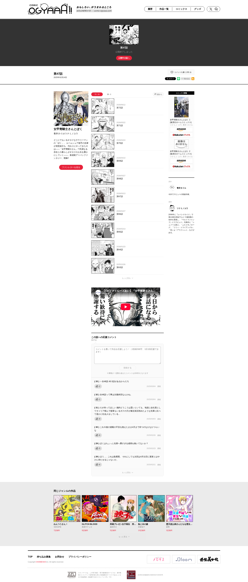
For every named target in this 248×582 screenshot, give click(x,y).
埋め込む (187, 79)
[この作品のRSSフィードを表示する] (192, 78)
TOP (30, 556)
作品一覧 (164, 9)
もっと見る (126, 278)
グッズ (197, 9)
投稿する (128, 368)
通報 (159, 386)
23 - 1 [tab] (109, 94)
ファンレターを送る (71, 167)
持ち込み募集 (44, 556)
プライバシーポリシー (79, 556)
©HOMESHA (41, 562)
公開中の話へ (124, 58)
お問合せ (59, 556)
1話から (159, 94)
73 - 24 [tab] (97, 94)
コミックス (181, 9)
